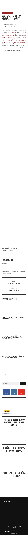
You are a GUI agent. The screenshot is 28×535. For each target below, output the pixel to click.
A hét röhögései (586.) (7, 375)
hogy (24, 42)
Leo (21, 37)
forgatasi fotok (6, 271)
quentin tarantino (20, 271)
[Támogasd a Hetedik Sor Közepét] (14, 8)
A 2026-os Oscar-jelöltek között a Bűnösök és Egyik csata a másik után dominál (13, 356)
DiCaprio (4, 44)
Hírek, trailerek (9, 13)
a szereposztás (10, 37)
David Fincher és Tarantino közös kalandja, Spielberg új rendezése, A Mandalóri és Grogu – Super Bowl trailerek (13, 337)
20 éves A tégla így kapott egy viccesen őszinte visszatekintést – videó (13, 318)
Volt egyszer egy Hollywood (10, 35)
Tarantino (13, 32)
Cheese (5, 24)
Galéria (3, 13)
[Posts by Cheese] (3, 24)
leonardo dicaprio (12, 271)
